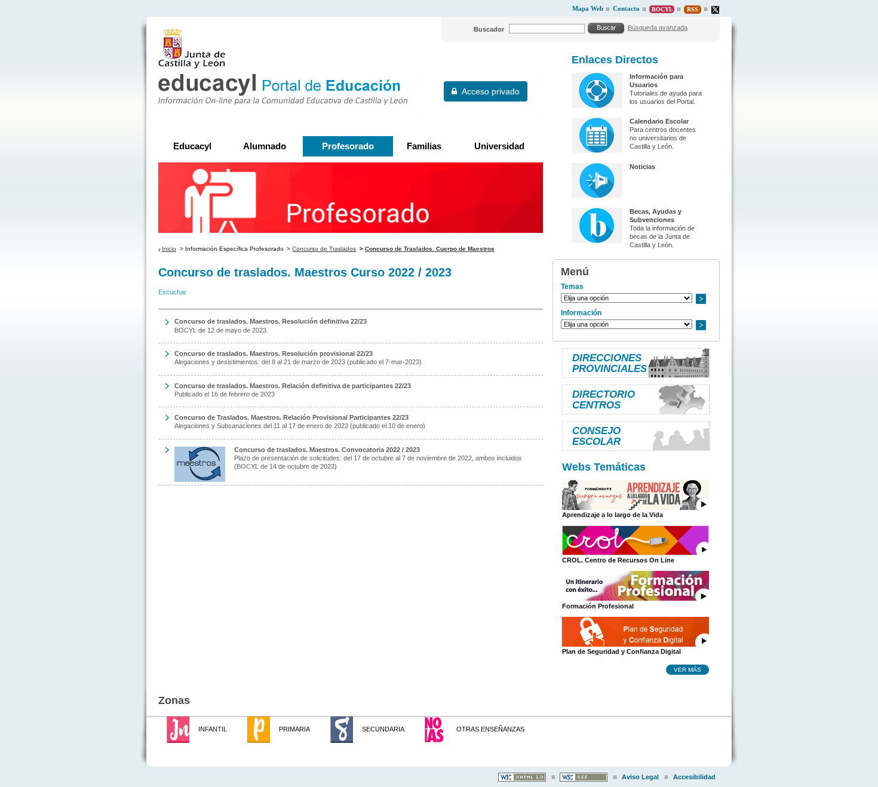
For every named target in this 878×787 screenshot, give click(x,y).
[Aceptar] (606, 28)
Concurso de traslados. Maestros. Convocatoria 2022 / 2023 (327, 449)
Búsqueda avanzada (657, 27)
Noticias (642, 166)
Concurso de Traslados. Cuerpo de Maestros (430, 248)
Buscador (489, 29)
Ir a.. (700, 299)
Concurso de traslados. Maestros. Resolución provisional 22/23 (273, 353)
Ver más (687, 669)
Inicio (169, 248)
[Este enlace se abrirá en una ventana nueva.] (715, 9)
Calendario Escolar (659, 121)
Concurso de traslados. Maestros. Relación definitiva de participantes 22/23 (292, 385)
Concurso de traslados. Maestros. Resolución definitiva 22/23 (270, 321)
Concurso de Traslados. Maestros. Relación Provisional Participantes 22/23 (291, 417)
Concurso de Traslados (324, 248)
